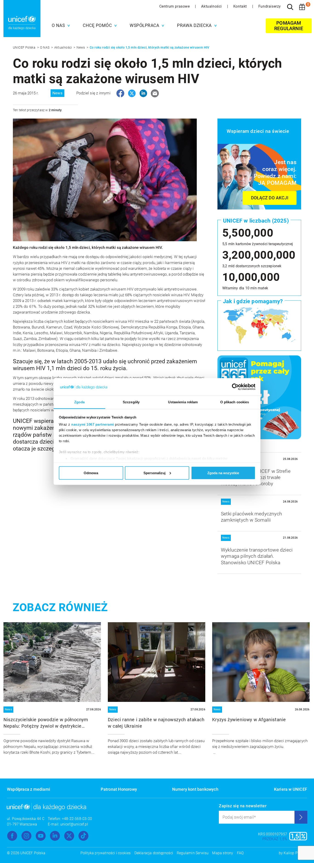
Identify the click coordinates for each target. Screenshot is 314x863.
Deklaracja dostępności (153, 853)
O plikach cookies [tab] (234, 402)
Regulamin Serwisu (192, 853)
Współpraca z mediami (28, 789)
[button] (59, 25)
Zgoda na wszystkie (223, 473)
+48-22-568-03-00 (77, 819)
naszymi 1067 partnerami (92, 424)
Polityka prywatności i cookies (105, 853)
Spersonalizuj (154, 473)
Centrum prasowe (175, 6)
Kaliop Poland (295, 853)
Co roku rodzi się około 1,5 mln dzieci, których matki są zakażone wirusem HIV (149, 47)
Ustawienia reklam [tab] (183, 402)
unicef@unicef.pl (74, 824)
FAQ (240, 853)
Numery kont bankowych (195, 789)
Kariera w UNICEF (290, 789)
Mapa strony (222, 853)
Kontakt (240, 6)
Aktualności (212, 6)
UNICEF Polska (24, 47)
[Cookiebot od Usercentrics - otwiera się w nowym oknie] (235, 387)
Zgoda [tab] (79, 402)
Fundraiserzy (269, 6)
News (81, 47)
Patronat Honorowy (119, 789)
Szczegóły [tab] (131, 402)
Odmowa (91, 473)
